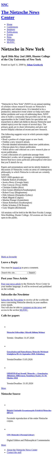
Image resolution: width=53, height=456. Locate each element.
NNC (4, 4)
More (3, 388)
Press (9, 37)
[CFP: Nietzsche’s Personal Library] (11, 429)
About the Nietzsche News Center (22, 450)
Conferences (12, 27)
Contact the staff (14, 452)
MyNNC (11, 42)
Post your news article (11, 284)
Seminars (11, 29)
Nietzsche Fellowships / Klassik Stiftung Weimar (26, 332)
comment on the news (32, 307)
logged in (17, 267)
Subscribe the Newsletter (12, 300)
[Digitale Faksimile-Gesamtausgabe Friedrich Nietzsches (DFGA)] (11, 405)
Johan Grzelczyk (35, 65)
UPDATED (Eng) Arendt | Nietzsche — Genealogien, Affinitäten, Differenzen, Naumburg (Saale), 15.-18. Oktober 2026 (27, 375)
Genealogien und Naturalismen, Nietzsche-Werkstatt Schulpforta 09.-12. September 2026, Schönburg (27, 353)
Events (10, 34)
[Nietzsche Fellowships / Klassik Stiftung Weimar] (11, 327)
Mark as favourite (9, 257)
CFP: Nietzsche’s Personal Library (20, 435)
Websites (11, 39)
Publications (12, 32)
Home (9, 24)
